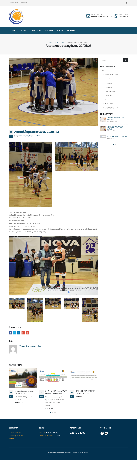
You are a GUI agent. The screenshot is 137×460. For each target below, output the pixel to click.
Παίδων (109, 95)
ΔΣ (105, 99)
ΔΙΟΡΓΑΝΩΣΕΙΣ (36, 30)
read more (18, 402)
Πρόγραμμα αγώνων (111, 108)
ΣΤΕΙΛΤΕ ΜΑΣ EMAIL (97, 14)
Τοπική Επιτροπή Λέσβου (26, 136)
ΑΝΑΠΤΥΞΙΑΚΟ (49, 30)
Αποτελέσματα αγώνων (112, 74)
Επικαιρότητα (109, 103)
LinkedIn (18, 332)
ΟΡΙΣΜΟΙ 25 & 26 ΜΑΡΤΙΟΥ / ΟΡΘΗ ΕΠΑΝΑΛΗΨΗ (56, 392)
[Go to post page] (23, 378)
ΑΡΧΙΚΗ (12, 30)
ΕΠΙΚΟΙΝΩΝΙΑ (71, 30)
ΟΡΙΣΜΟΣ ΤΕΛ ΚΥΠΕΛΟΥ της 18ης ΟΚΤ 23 (85, 392)
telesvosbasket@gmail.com (101, 16)
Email (27, 332)
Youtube (106, 433)
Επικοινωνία (24, 3)
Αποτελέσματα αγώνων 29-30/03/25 (24, 392)
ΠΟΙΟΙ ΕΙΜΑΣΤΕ (23, 30)
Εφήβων (109, 87)
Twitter (14, 332)
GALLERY (60, 30)
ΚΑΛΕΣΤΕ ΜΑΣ (123, 14)
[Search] (125, 60)
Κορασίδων (111, 91)
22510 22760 (123, 16)
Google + (23, 332)
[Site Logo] (16, 16)
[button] (51, 413)
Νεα (38, 136)
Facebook (10, 332)
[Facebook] (126, 2)
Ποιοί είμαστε (14, 3)
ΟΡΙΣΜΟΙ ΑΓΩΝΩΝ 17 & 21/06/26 (117, 136)
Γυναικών (110, 83)
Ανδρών (109, 79)
